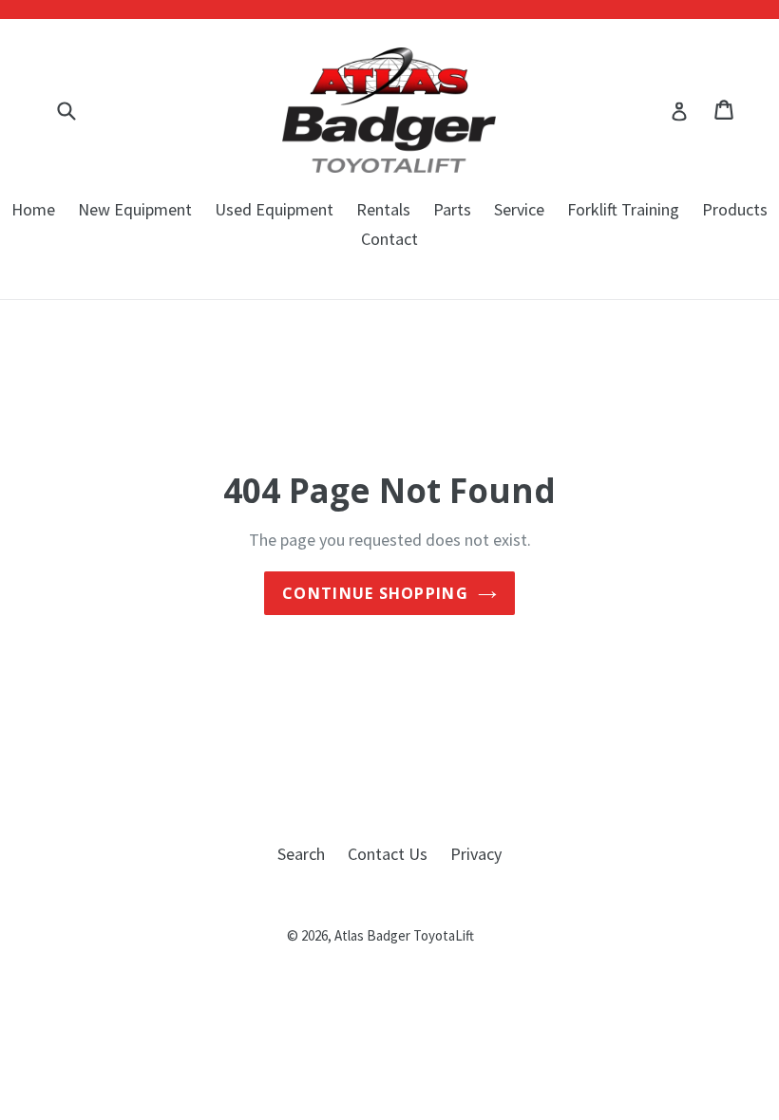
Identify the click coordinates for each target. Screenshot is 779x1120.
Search (301, 854)
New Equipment (135, 209)
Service (519, 209)
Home (33, 209)
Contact (389, 239)
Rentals (383, 209)
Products (735, 209)
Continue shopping (375, 593)
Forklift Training (623, 209)
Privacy (476, 854)
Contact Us (388, 854)
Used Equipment (274, 209)
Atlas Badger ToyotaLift (404, 935)
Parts (452, 209)
